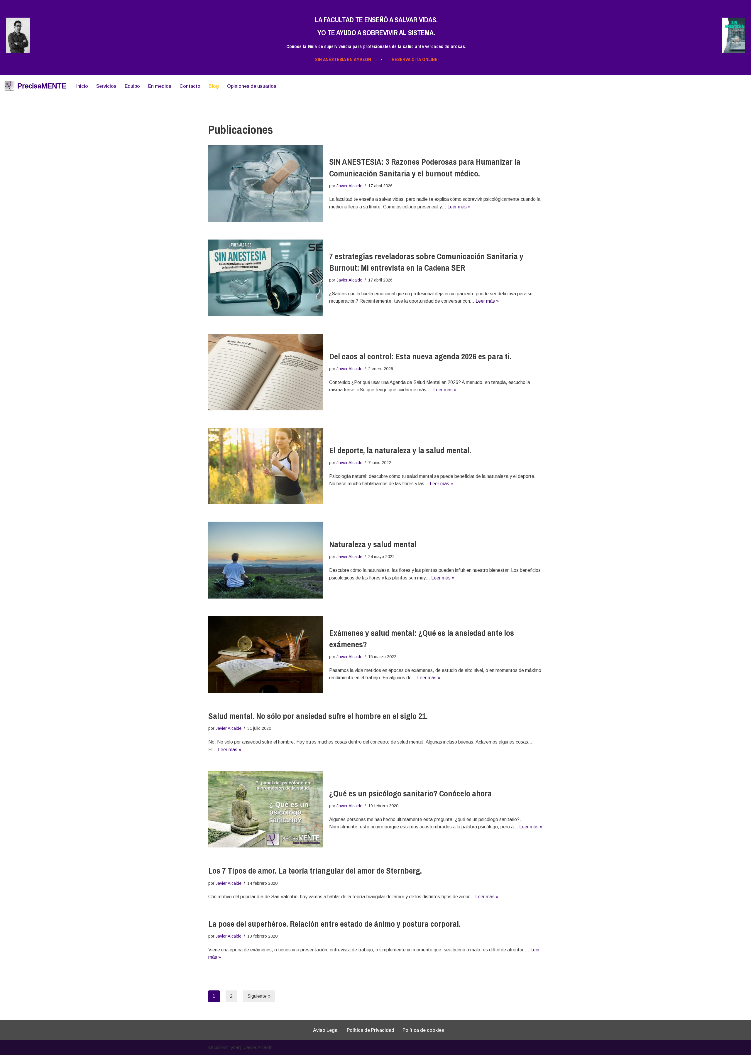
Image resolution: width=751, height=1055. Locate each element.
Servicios (106, 86)
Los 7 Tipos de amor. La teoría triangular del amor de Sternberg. (315, 870)
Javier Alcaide (349, 185)
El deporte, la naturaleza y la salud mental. (400, 450)
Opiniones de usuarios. (252, 86)
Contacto (190, 86)
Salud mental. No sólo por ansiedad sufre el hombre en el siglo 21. (318, 716)
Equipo (132, 86)
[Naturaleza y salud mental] (265, 560)
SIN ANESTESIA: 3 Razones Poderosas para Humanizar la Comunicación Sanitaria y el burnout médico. (424, 167)
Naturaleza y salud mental (373, 544)
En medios (159, 86)
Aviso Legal (326, 1030)
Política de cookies (423, 1030)
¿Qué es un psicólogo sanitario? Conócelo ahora (410, 793)
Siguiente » (258, 996)
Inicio (82, 86)
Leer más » (459, 206)
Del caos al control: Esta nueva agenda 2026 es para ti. (420, 356)
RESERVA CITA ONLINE (414, 59)
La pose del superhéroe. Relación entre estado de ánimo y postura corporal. (334, 923)
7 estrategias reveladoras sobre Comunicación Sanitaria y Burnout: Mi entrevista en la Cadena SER (426, 262)
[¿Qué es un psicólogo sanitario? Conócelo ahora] (265, 809)
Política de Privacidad (370, 1030)
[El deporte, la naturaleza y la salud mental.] (265, 466)
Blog (214, 86)
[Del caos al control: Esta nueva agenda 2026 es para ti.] (265, 372)
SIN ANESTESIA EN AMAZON (343, 59)
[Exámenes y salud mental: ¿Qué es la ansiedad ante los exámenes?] (265, 654)
